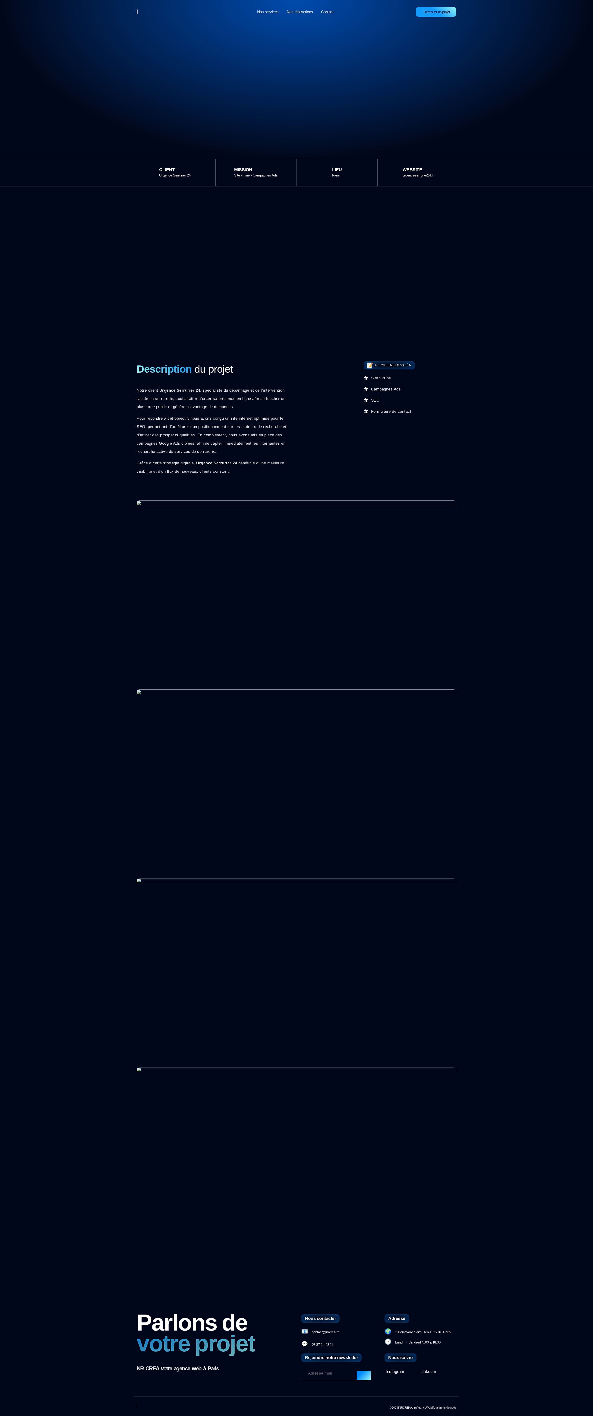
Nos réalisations (300, 12)
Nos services (268, 12)
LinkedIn (428, 1371)
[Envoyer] (364, 1375)
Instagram (395, 1371)
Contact (327, 12)
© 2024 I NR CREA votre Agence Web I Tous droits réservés (423, 1407)
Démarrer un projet (436, 12)
